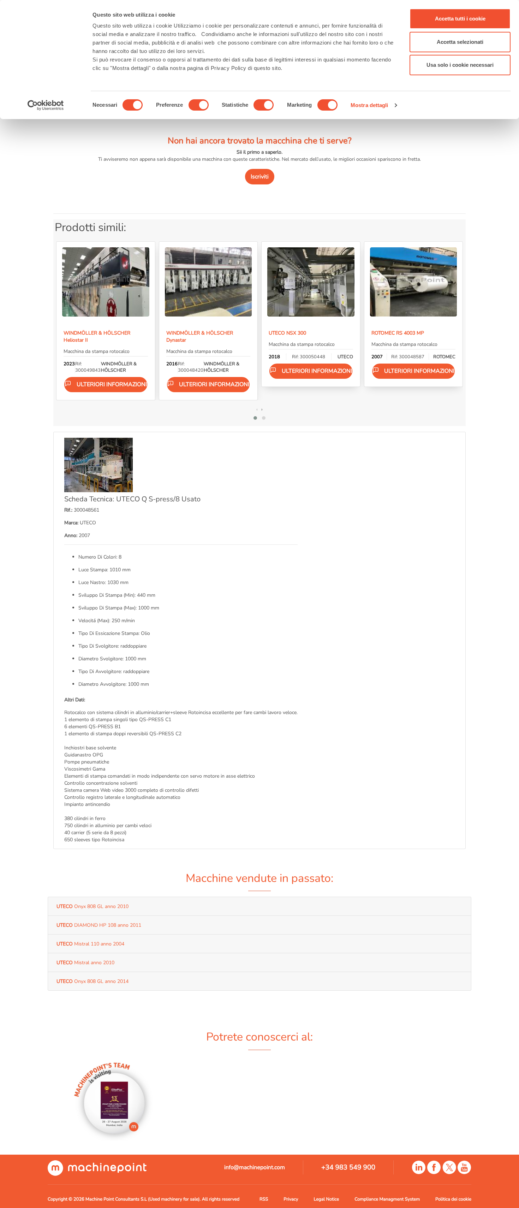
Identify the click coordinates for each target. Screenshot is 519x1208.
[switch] (199, 105)
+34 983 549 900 (348, 1167)
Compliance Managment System (387, 1199)
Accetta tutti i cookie (460, 19)
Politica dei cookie (453, 1199)
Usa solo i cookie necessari (460, 65)
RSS (264, 1199)
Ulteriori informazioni (112, 384)
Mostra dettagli (369, 105)
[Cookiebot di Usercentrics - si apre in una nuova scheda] (46, 105)
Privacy (291, 1199)
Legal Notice (326, 1199)
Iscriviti (260, 177)
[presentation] (257, 409)
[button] (255, 418)
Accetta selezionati (460, 42)
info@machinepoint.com (254, 1167)
